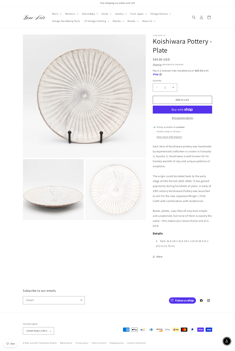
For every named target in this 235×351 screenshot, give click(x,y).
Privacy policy (82, 343)
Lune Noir (34, 343)
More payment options (182, 117)
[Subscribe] (81, 300)
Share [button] (159, 256)
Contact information (136, 343)
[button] (56, 13)
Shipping (157, 64)
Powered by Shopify (48, 343)
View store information (169, 136)
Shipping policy (117, 343)
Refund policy (66, 343)
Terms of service (99, 343)
